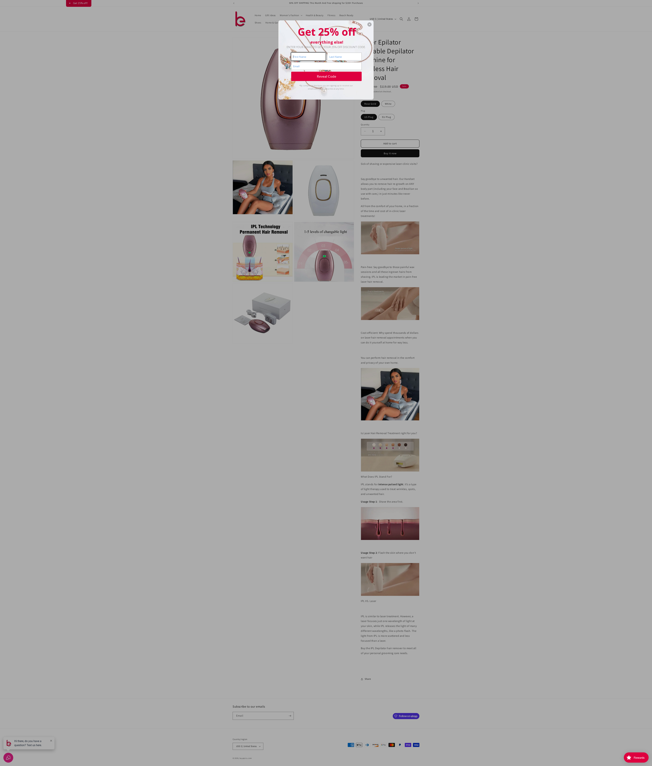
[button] (369, 24)
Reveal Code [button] (326, 76)
